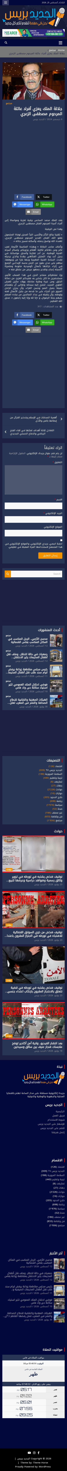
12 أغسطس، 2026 (38, 646)
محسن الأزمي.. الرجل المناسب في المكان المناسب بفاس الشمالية (28, 640)
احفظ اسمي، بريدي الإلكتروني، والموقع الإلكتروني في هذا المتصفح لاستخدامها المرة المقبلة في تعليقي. (33, 545)
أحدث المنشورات (49, 630)
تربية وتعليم (56, 778)
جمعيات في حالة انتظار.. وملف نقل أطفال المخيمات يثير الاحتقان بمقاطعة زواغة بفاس (27, 657)
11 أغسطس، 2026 (38, 676)
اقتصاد (58, 766)
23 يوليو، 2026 (55, 884)
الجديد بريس (39, 119)
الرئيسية (60, 1111)
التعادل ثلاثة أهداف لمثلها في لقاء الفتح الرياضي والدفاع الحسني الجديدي (32, 432)
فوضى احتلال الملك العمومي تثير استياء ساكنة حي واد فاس (28, 686)
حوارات (59, 793)
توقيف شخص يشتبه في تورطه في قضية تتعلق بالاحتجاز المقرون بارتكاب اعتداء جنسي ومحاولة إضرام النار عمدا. (34, 991)
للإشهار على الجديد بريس (51, 1124)
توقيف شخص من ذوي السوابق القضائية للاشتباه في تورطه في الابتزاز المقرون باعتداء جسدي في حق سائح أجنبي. (33, 936)
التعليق (57, 462)
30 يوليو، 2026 (40, 707)
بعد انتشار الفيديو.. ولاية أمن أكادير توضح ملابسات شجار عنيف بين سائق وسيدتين (37, 1045)
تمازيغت (58, 781)
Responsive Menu (5, 2)
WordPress (45, 1466)
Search (8, 573)
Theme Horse (40, 1462)
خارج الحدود (56, 797)
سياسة (58, 805)
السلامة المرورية (53, 774)
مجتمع (9, 103)
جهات (59, 785)
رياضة (59, 801)
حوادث (59, 789)
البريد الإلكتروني (52, 513)
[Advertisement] (33, 156)
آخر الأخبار (56, 1253)
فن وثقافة (56, 816)
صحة (60, 809)
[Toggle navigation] (60, 42)
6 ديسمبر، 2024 (54, 119)
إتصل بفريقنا (58, 1132)
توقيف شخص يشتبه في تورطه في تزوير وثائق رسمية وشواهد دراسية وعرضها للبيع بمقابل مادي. (35, 880)
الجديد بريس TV (54, 770)
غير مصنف (57, 812)
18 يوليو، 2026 (55, 1051)
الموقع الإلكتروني (53, 527)
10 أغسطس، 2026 (38, 691)
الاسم (58, 499)
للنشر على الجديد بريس (52, 1128)
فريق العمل (58, 1115)
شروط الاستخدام (56, 1120)
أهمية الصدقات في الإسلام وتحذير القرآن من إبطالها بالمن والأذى (33, 419)
